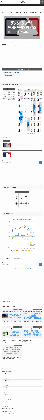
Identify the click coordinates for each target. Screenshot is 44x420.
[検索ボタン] (2, 2)
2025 (7, 301)
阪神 (5, 403)
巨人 (5, 389)
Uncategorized (6, 368)
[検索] (40, 162)
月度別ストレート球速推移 (9, 74)
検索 (2, 160)
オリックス (6, 378)
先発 (9, 301)
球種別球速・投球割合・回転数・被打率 (11, 72)
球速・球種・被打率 (8, 371)
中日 (5, 387)
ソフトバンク (7, 380)
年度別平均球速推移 (8, 75)
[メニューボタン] (42, 2)
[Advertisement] (22, 57)
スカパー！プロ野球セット (9, 413)
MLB (13, 154)
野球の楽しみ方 (7, 411)
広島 (5, 392)
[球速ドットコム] (22, 2)
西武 (5, 401)
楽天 (5, 396)
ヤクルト (6, 383)
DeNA (5, 373)
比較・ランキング (7, 399)
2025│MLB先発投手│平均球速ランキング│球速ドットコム (23, 145)
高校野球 (6, 406)
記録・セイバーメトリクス (9, 408)
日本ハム (6, 394)
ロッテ (6, 385)
